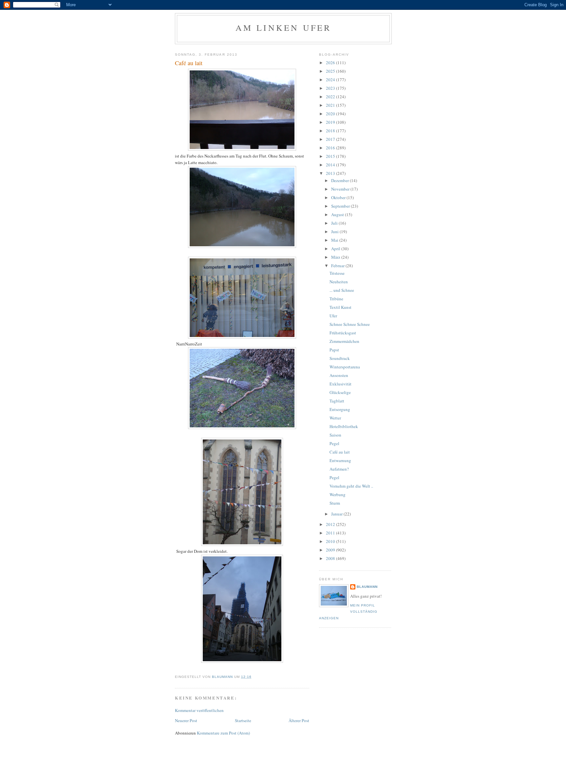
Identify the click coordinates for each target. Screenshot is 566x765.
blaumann (367, 586)
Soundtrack (340, 358)
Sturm (335, 503)
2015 (331, 156)
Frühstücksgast (343, 333)
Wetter (335, 418)
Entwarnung (340, 460)
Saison (335, 435)
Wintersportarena (345, 367)
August (338, 214)
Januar (337, 514)
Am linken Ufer (283, 27)
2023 (331, 88)
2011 (331, 533)
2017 (331, 139)
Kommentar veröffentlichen (199, 710)
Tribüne (336, 299)
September (341, 206)
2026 (331, 62)
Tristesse (337, 273)
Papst (334, 350)
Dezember (340, 180)
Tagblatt (337, 401)
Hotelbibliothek (344, 426)
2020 (331, 114)
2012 (331, 524)
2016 (331, 148)
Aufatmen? (339, 469)
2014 (331, 165)
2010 (331, 541)
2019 (331, 122)
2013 (331, 173)
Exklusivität (340, 384)
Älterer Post (299, 720)
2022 (331, 97)
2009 (331, 550)
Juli (335, 223)
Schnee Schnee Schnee (350, 324)
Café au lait (340, 452)
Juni (335, 231)
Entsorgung (340, 409)
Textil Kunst (340, 307)
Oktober (339, 197)
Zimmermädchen (344, 341)
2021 (331, 105)
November (340, 189)
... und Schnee (342, 290)
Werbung (338, 494)
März (336, 257)
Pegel (334, 443)
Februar (338, 266)
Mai (335, 240)
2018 (331, 131)
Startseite (243, 720)
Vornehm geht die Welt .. (351, 486)
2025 (331, 71)
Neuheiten (339, 282)
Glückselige (340, 392)
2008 (331, 558)
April (336, 249)
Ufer (333, 316)
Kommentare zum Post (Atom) (223, 733)
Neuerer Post (186, 720)
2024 (331, 80)
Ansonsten (339, 375)
